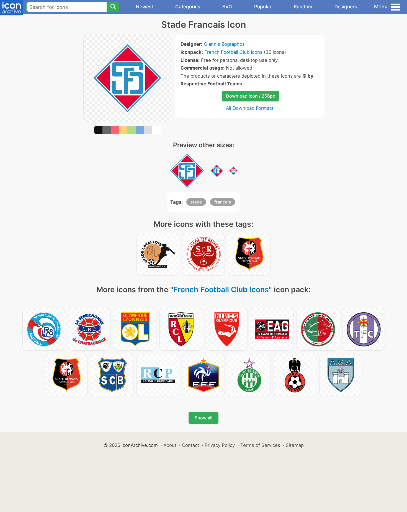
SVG (227, 6)
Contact (190, 445)
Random (303, 6)
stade (196, 202)
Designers (345, 6)
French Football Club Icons (233, 52)
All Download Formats (250, 108)
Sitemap (295, 445)
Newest (144, 6)
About (169, 445)
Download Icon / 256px (250, 96)
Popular (263, 6)
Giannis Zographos (224, 44)
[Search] (113, 7)
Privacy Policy (220, 445)
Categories (187, 6)
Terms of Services (260, 445)
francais (222, 202)
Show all (203, 418)
